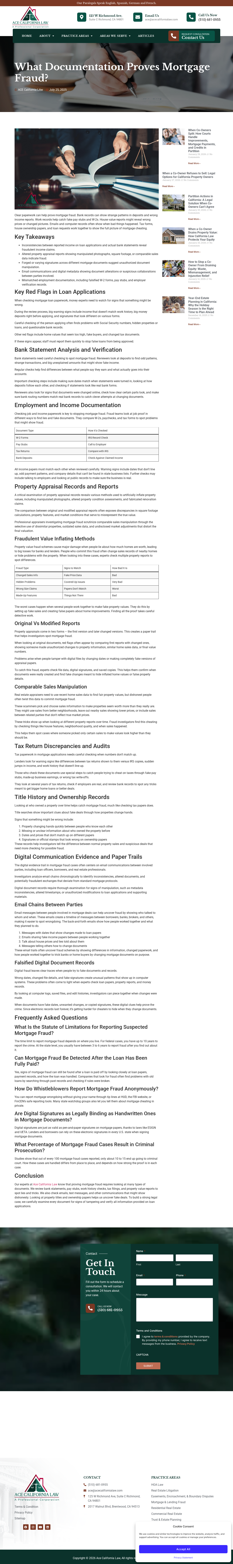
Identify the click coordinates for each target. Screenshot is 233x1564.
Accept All (183, 1549)
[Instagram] (33, 1527)
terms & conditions (166, 1336)
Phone (181, 1275)
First (138, 1264)
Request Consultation (195, 34)
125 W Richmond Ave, (105, 15)
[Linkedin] (47, 1527)
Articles (146, 36)
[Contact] (173, 36)
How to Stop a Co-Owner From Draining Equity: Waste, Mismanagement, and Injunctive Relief (202, 269)
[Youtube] (40, 1527)
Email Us (152, 15)
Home (27, 36)
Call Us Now (207, 15)
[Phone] (191, 17)
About (45, 36)
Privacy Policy (186, 1343)
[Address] (81, 17)
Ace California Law (45, 1184)
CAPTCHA (142, 1354)
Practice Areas (75, 36)
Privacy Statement (183, 1557)
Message (141, 1294)
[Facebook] (26, 1527)
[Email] (137, 17)
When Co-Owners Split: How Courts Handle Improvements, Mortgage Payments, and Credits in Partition (202, 140)
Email (140, 1275)
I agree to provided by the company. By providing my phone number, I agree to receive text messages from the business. (176, 1340)
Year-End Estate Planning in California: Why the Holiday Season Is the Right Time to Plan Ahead (202, 305)
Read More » (194, 163)
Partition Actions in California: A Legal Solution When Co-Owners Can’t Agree (201, 202)
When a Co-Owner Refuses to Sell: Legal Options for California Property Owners (188, 175)
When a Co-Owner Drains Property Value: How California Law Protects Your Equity (203, 234)
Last (178, 1264)
